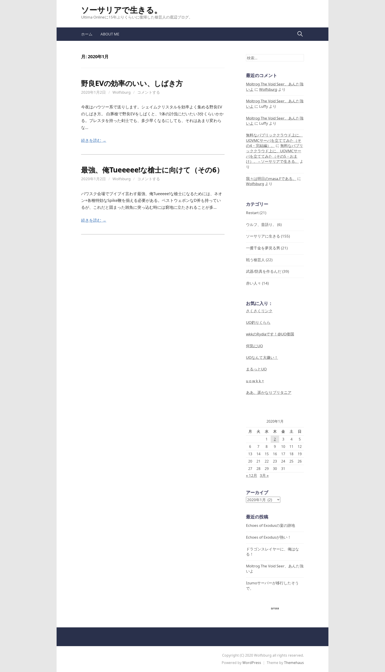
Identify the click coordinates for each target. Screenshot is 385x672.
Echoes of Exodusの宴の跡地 (270, 525)
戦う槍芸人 (255, 259)
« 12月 (251, 475)
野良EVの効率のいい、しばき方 (132, 83)
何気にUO (254, 345)
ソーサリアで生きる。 (121, 9)
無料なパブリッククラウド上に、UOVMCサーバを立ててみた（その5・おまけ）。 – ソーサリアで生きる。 (274, 153)
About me (109, 34)
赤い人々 (253, 283)
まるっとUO (256, 369)
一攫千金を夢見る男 (263, 247)
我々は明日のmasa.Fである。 (271, 178)
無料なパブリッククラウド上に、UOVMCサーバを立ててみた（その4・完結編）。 (274, 140)
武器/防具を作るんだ (263, 271)
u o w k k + (255, 380)
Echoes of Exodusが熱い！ (268, 537)
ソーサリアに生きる (263, 236)
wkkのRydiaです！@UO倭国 (270, 334)
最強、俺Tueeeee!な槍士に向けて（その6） (152, 169)
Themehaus (294, 662)
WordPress (251, 662)
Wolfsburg (122, 92)
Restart (252, 212)
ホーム (86, 34)
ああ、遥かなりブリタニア (268, 392)
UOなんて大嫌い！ (262, 357)
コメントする (148, 92)
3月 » (264, 475)
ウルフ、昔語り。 (261, 224)
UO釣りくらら (258, 322)
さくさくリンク (259, 310)
